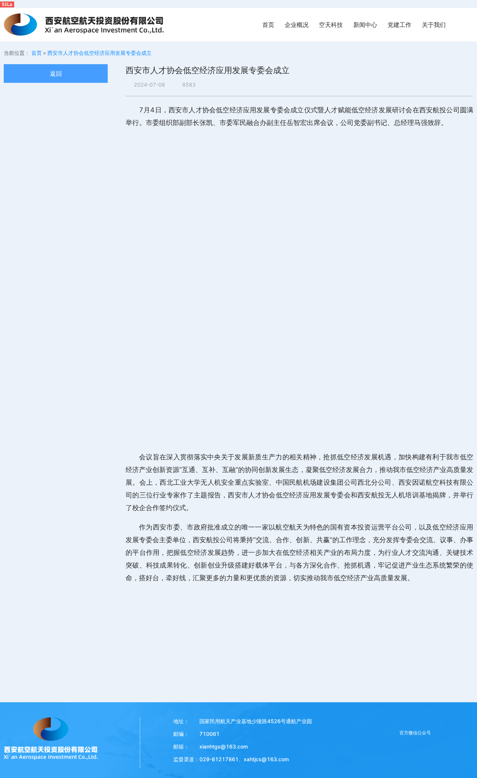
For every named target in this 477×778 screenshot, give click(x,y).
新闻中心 (365, 24)
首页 (268, 24)
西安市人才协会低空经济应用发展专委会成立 (99, 53)
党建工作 (399, 24)
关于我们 (434, 24)
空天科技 (331, 24)
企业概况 (297, 24)
